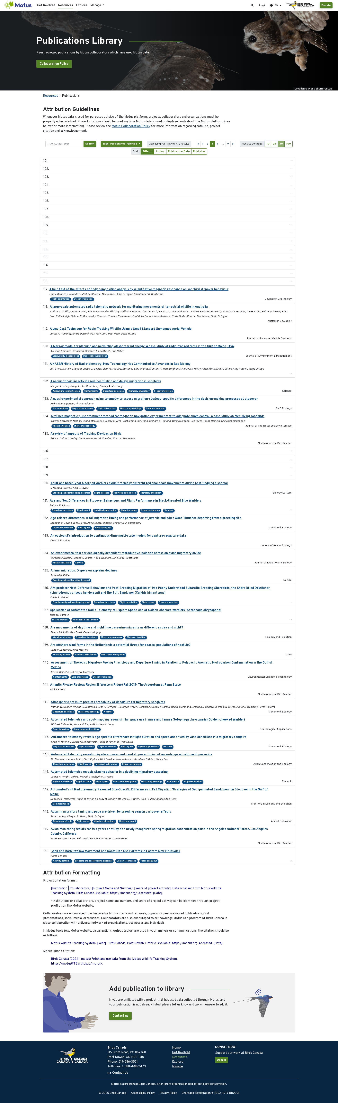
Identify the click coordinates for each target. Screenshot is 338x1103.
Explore (81, 5)
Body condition (60, 408)
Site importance (80, 677)
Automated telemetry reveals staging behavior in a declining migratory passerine (109, 772)
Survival (79, 563)
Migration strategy (62, 637)
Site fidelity (173, 781)
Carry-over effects (62, 821)
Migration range (129, 510)
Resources (65, 5)
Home (176, 1048)
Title (145, 151)
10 (268, 144)
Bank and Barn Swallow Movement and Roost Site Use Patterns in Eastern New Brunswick (115, 851)
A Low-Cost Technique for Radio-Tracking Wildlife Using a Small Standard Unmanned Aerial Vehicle (120, 329)
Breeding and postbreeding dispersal (71, 493)
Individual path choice (125, 493)
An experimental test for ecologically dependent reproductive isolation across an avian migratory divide (126, 553)
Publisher (199, 151)
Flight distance (101, 493)
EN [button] (276, 5)
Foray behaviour (60, 620)
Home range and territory (85, 620)
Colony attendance (126, 861)
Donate (326, 5)
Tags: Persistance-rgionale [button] (120, 144)
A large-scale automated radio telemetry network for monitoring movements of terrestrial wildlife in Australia (129, 307)
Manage (177, 1067)
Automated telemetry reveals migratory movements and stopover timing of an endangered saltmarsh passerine (131, 755)
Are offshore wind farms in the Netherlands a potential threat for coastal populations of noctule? (120, 645)
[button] (252, 5)
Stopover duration (83, 299)
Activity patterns (61, 655)
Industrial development (95, 356)
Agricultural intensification (66, 391)
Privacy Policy (168, 1093)
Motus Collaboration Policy (131, 126)
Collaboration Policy (54, 64)
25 (274, 144)
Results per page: (252, 144)
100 (288, 144)
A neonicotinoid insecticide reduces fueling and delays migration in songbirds (105, 381)
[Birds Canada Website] (300, 5)
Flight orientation (60, 299)
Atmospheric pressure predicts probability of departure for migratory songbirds (108, 702)
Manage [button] (96, 5)
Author (160, 151)
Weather (169, 510)
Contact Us (120, 1073)
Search (89, 144)
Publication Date (179, 151)
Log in (262, 5)
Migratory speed (103, 528)
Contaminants (91, 391)
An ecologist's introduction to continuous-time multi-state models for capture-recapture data (118, 536)
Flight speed (83, 510)
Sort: (136, 151)
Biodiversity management (66, 356)
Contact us (120, 1016)
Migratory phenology (84, 426)
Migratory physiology (139, 391)
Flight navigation (61, 426)
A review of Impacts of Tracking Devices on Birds (85, 434)
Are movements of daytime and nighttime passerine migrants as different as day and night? (116, 628)
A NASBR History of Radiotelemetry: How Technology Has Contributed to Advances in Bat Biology (120, 364)
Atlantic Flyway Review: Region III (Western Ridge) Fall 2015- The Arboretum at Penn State (115, 685)
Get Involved (46, 5)
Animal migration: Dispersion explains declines (83, 571)
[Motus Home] (18, 5)
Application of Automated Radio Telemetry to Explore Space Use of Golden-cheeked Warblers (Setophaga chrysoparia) (135, 610)
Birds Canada (118, 1093)
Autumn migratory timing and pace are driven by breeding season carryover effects (111, 812)
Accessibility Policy (143, 1093)
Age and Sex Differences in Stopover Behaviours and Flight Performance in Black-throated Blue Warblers (125, 501)
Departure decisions (113, 391)
